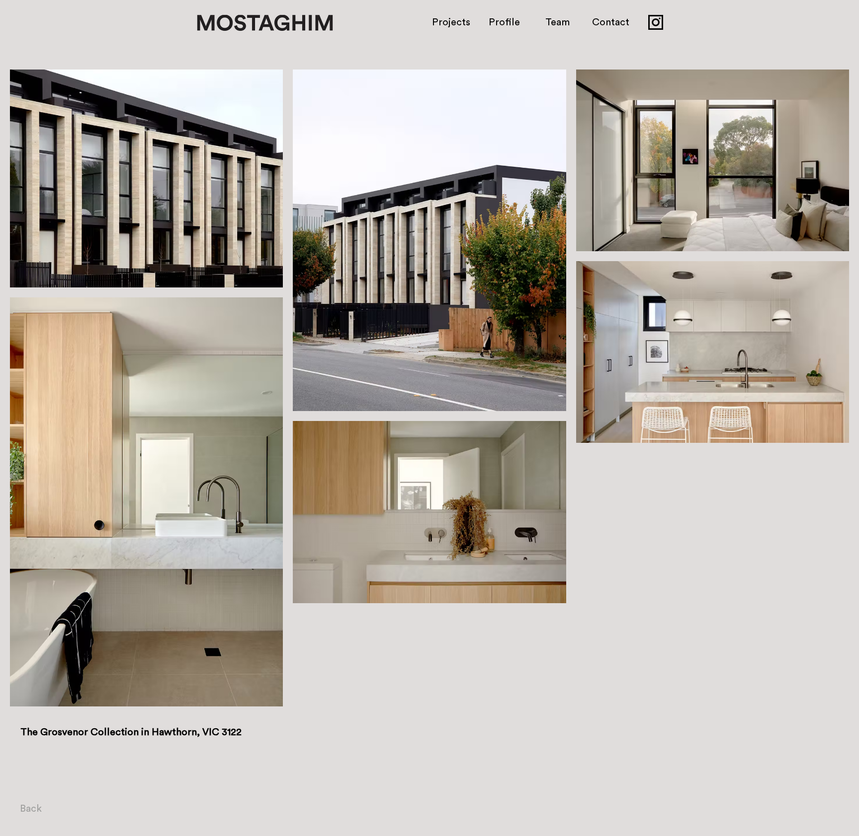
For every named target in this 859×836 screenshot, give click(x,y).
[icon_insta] (655, 22)
